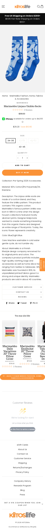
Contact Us (22, 292)
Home (5, 95)
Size (22, 136)
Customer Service (22, 287)
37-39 (22, 140)
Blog (22, 490)
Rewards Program (22, 485)
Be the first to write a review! (22, 429)
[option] (22, 19)
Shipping (22, 463)
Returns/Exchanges (22, 467)
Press (22, 494)
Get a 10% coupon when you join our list (22, 504)
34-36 (11, 140)
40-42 (33, 140)
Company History (22, 481)
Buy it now (22, 172)
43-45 (22, 146)
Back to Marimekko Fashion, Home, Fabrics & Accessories (24, 377)
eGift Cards (22, 444)
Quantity (22, 153)
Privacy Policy (22, 472)
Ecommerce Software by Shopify (22, 527)
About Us (22, 449)
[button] (42, 6)
